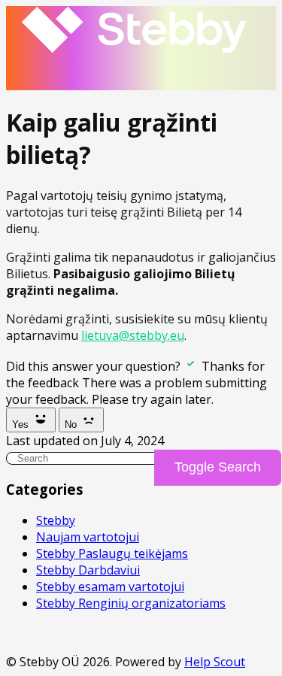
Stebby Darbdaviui (88, 570)
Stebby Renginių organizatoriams (131, 603)
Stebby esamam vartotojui (110, 586)
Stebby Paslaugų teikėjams (112, 553)
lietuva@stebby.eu (132, 335)
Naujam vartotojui (87, 537)
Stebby (55, 520)
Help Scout (214, 661)
